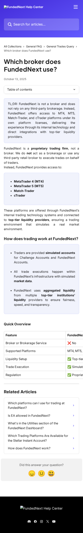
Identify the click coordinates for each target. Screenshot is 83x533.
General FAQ (34, 46)
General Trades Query (60, 46)
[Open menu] (75, 7)
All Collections (12, 46)
